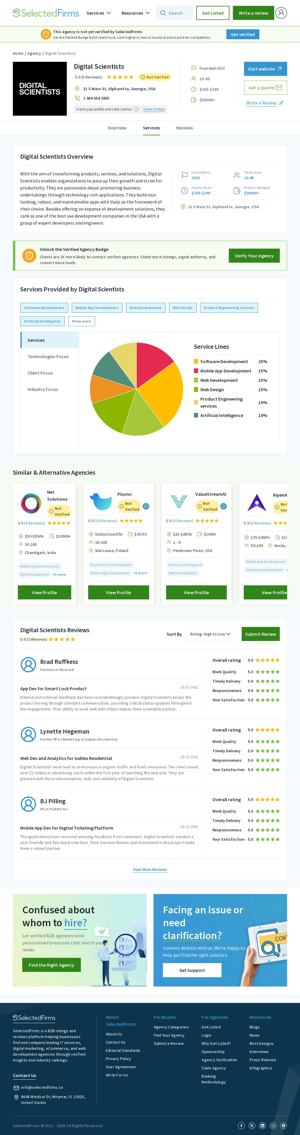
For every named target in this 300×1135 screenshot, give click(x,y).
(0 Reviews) (182, 520)
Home (18, 53)
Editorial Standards (123, 1050)
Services (151, 128)
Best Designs (262, 1043)
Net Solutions (57, 495)
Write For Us (117, 1075)
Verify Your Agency (254, 256)
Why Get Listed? (216, 1043)
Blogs (255, 1027)
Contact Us (116, 1042)
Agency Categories (171, 1027)
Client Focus (40, 373)
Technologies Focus (48, 356)
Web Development (146, 307)
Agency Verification (219, 1059)
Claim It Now (154, 109)
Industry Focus (43, 389)
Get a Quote (261, 87)
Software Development (44, 307)
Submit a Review (169, 1043)
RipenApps (283, 495)
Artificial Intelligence (42, 321)
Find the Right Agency (51, 965)
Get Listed (213, 13)
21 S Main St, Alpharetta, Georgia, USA (119, 88)
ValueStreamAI (210, 494)
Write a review (253, 13)
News (255, 1035)
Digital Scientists (60, 53)
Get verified (243, 34)
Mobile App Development (97, 307)
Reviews (184, 128)
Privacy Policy (118, 1058)
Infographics (261, 1068)
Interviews (259, 1051)
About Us (114, 1034)
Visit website (261, 69)
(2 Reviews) (260, 523)
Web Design (183, 307)
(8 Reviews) (34, 523)
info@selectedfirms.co (42, 1087)
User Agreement (121, 1066)
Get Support (192, 970)
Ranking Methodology (214, 1079)
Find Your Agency (169, 1035)
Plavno (124, 494)
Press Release (263, 1059)
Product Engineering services (229, 307)
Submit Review (260, 634)
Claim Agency (214, 1068)
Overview (117, 128)
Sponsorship (213, 1051)
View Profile (44, 592)
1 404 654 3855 (96, 98)
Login (206, 1035)
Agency (34, 53)
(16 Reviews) (105, 520)
